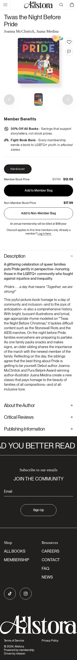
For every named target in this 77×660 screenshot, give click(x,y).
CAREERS (50, 551)
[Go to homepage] (38, 624)
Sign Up (38, 510)
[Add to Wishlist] (69, 42)
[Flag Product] (69, 52)
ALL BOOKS (14, 551)
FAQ (45, 568)
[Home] (38, 4)
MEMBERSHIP (16, 559)
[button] (5, 4)
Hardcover (17, 168)
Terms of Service (14, 640)
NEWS (47, 577)
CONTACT (51, 559)
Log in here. (45, 233)
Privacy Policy (50, 640)
